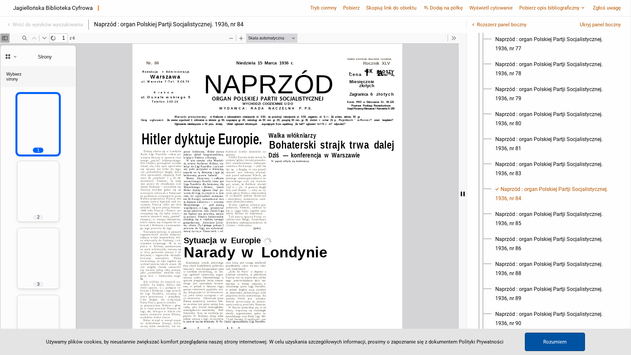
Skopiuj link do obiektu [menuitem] (391, 8)
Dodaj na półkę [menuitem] (446, 8)
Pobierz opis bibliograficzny (549, 8)
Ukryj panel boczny (600, 25)
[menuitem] (554, 44)
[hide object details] (463, 194)
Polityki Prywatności (481, 342)
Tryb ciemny (323, 8)
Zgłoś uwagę (607, 8)
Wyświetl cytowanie (491, 8)
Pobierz (351, 8)
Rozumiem (555, 342)
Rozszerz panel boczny (501, 25)
